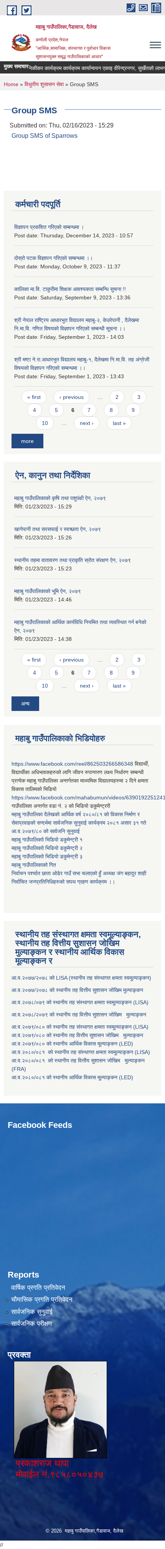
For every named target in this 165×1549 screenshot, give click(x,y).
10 (45, 423)
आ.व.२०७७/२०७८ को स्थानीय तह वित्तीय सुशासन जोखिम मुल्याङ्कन (77, 990)
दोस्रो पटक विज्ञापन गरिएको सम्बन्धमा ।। (53, 258)
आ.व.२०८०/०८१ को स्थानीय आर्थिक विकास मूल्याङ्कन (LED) (72, 1077)
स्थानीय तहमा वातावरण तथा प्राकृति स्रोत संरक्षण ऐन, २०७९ (72, 560)
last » (119, 423)
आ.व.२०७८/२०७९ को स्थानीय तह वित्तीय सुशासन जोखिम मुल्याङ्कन (79, 1014)
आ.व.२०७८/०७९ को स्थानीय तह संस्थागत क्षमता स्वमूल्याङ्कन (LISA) (81, 1002)
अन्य (25, 704)
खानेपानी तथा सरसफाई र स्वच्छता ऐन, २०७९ (57, 529)
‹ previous (71, 397)
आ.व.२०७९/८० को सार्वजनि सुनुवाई (46, 831)
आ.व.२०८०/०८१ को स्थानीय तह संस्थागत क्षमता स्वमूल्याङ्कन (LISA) (82, 1052)
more (27, 441)
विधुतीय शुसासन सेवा (44, 84)
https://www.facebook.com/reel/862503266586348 (72, 764)
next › (87, 423)
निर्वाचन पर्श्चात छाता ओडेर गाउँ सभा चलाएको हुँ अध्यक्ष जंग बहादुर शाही (79, 873)
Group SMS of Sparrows (45, 135)
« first (34, 397)
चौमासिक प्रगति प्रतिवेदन (42, 1299)
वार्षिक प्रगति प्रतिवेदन (38, 1287)
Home (11, 84)
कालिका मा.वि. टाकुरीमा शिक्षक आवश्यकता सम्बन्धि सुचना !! (70, 289)
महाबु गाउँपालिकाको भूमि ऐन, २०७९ (47, 591)
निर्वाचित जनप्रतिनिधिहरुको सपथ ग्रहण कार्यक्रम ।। (63, 882)
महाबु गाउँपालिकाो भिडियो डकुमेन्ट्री (45, 840)
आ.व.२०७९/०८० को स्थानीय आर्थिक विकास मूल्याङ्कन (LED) (72, 1044)
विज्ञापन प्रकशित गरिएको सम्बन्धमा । (49, 227)
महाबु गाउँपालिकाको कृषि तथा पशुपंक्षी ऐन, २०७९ (60, 498)
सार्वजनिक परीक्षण (31, 1323)
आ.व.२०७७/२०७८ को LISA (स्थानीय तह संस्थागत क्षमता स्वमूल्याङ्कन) (81, 978)
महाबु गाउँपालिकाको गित (35, 865)
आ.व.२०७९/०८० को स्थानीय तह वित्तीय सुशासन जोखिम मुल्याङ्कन (77, 1035)
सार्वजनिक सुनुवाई (32, 1311)
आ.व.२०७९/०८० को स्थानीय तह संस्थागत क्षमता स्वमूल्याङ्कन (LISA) (81, 1027)
